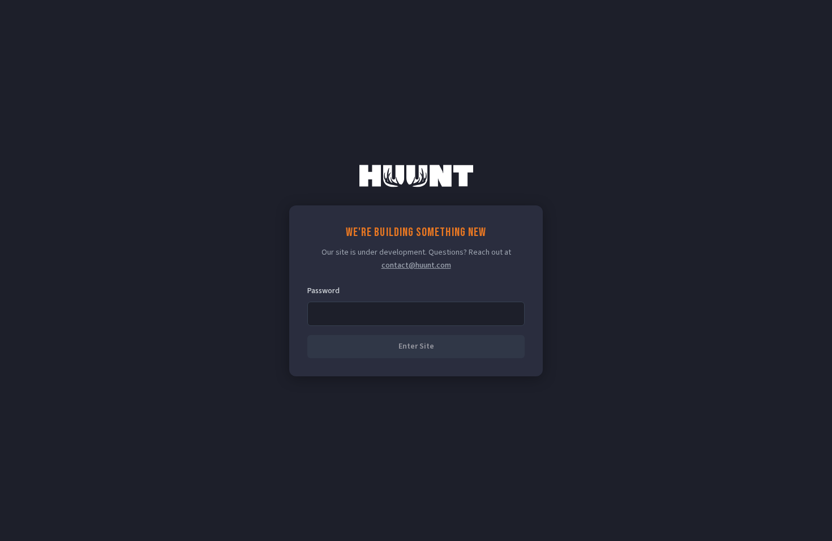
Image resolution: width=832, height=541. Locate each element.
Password (323, 291)
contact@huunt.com (416, 265)
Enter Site (416, 346)
